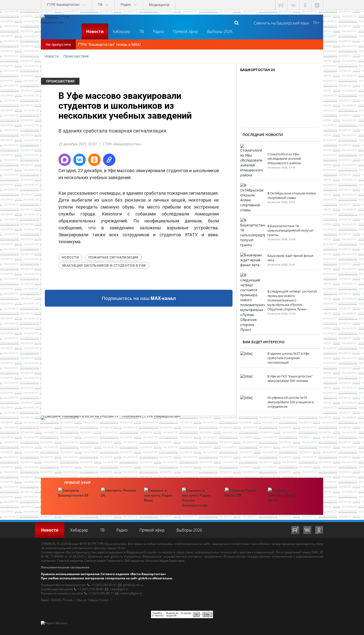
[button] (64, 160)
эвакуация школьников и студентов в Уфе (104, 265)
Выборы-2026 (220, 31)
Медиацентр (159, 5)
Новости (95, 31)
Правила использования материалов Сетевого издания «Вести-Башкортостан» (103, 574)
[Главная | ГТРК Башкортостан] (59, 22)
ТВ (141, 31)
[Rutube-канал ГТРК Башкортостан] (281, 5)
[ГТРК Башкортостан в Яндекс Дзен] (317, 5)
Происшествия (60, 81)
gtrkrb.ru (117, 556)
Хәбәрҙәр (121, 31)
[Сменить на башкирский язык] (279, 22)
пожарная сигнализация (113, 257)
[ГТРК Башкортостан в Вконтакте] (293, 5)
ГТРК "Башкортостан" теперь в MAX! (109, 44)
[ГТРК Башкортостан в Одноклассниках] (305, 5)
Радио (158, 31)
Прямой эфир (185, 31)
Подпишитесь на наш (139, 298)
